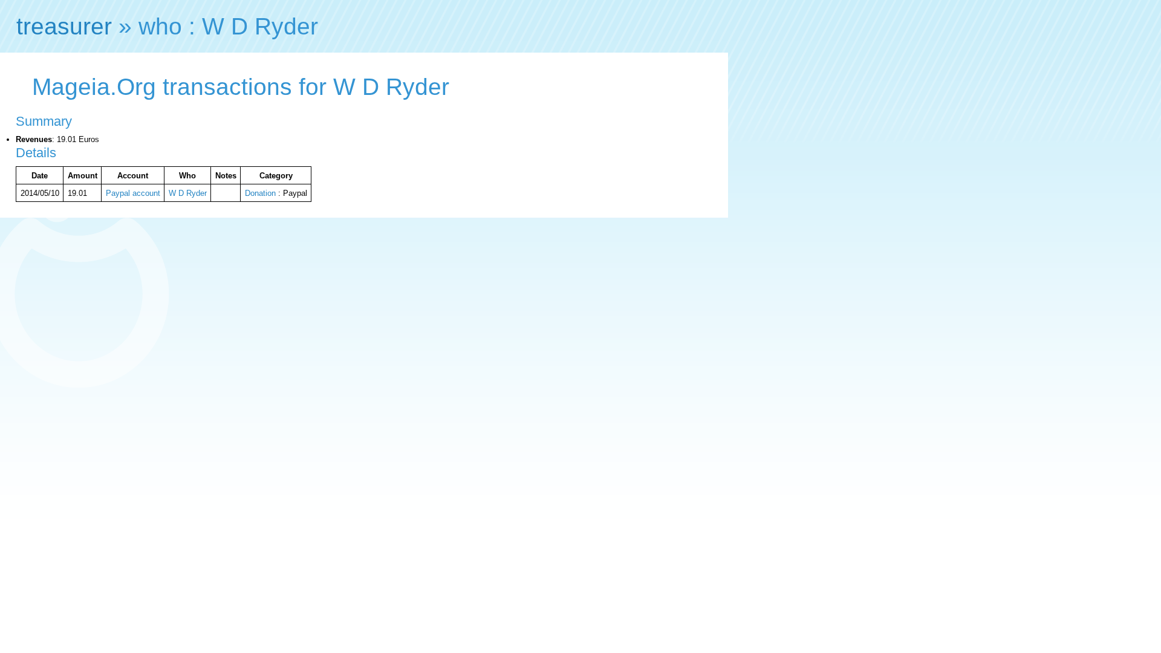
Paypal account (133, 193)
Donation (260, 193)
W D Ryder (188, 193)
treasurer (64, 26)
